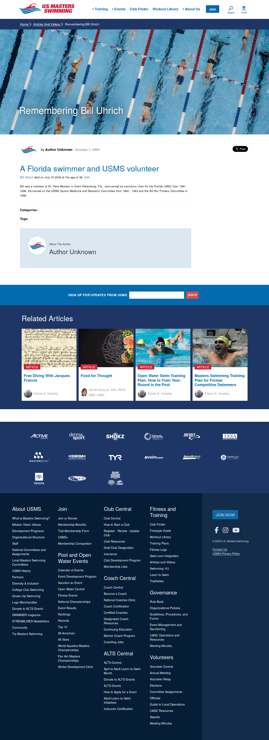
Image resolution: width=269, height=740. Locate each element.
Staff (15, 543)
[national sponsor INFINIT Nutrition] (192, 436)
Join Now (225, 514)
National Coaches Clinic (119, 600)
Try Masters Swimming (27, 634)
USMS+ (63, 537)
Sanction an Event (70, 583)
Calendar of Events (70, 570)
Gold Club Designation (119, 547)
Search (231, 13)
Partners (18, 577)
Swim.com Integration (164, 556)
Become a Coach (115, 593)
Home (24, 24)
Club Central (112, 518)
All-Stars (63, 639)
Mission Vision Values (26, 524)
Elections (156, 685)
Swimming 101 (159, 568)
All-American (66, 633)
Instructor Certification (118, 709)
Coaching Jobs (114, 642)
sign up (192, 294)
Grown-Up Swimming (26, 596)
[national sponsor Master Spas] (39, 457)
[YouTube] (236, 529)
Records (63, 620)
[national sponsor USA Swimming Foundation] (115, 478)
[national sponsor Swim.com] (154, 457)
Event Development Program (77, 576)
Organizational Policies (165, 608)
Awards (155, 717)
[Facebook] (217, 529)
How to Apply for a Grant (120, 692)
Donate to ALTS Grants (27, 608)
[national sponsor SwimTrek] (230, 457)
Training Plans (159, 543)
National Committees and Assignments (29, 552)
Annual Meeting (160, 673)
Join (212, 9)
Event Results (67, 608)
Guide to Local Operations (167, 704)
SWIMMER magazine (26, 615)
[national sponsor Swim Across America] (77, 457)
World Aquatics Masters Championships (74, 648)
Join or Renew (67, 518)
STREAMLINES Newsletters (30, 621)
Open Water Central (71, 589)
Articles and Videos (47, 24)
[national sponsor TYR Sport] (115, 457)
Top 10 (62, 627)
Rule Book (157, 601)
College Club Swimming (28, 590)
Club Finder (139, 9)
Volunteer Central (161, 666)
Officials (155, 698)
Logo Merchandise (24, 602)
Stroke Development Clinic (75, 667)
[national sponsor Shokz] (115, 436)
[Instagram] (225, 529)
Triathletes (157, 581)
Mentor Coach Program (119, 636)
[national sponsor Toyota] (39, 478)
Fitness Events (68, 595)
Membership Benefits (72, 524)
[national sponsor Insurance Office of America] (230, 436)
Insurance (110, 554)
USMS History (21, 571)
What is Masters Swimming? (31, 518)
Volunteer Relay (160, 679)
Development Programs (28, 531)
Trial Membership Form (73, 531)
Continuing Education (118, 629)
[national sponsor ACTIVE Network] (39, 436)
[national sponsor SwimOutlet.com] (192, 457)
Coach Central (113, 587)
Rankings (64, 614)
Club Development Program (122, 560)
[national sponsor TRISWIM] (77, 478)
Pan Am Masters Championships (69, 658)
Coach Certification (116, 606)
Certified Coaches (116, 612)
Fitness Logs (158, 549)
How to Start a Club (117, 524)
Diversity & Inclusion (25, 583)
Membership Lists (115, 566)
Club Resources (114, 541)
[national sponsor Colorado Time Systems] (154, 436)
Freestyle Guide (160, 530)
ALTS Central (112, 662)
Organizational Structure (28, 537)
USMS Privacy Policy (226, 553)
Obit (87, 177)
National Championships (74, 601)
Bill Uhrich (26, 177)
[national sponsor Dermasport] (77, 436)
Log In (244, 13)
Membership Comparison (75, 543)
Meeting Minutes (161, 646)
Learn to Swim (159, 575)
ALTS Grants (112, 685)
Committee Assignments (166, 692)
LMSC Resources (161, 710)
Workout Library (165, 9)
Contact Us (219, 549)
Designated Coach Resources (116, 621)
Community (19, 627)
